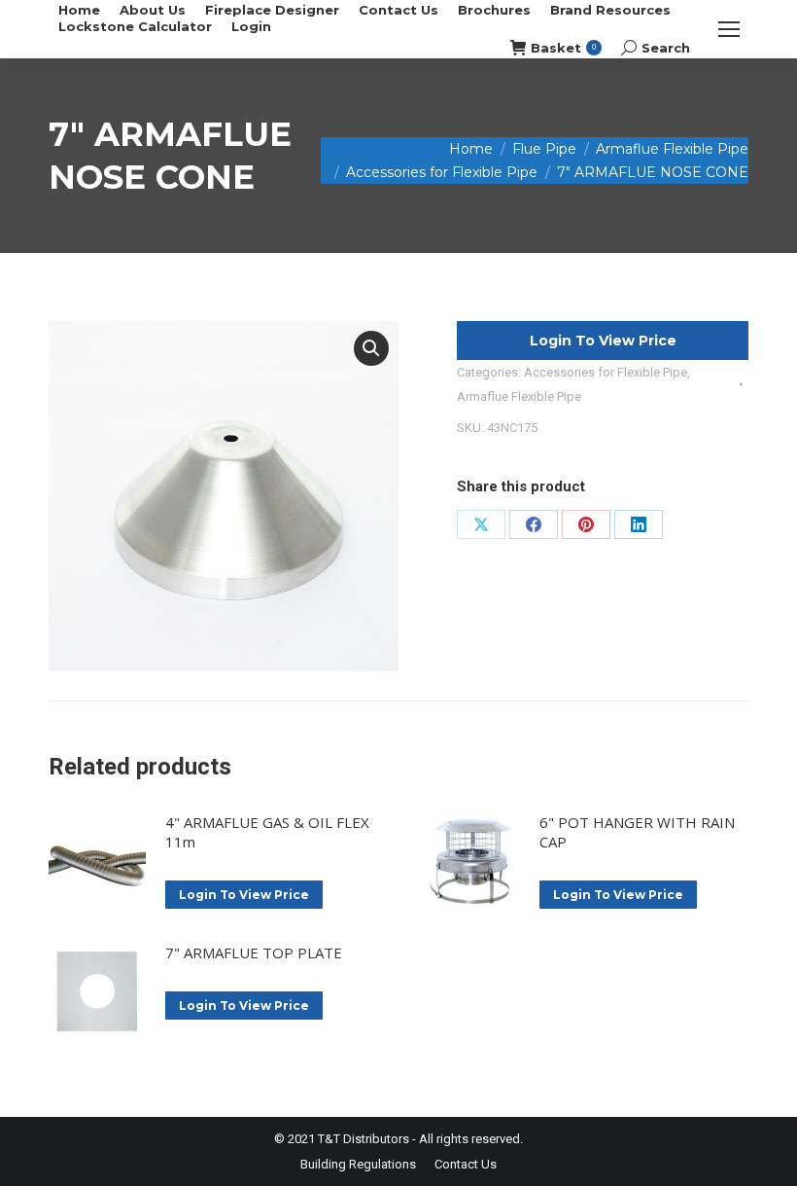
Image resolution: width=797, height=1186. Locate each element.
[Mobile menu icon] (729, 29)
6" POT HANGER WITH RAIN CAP (637, 831)
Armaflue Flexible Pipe (519, 396)
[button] (371, 348)
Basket (563, 47)
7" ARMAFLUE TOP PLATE (253, 952)
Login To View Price (603, 340)
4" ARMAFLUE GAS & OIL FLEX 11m (267, 831)
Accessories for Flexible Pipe (605, 372)
